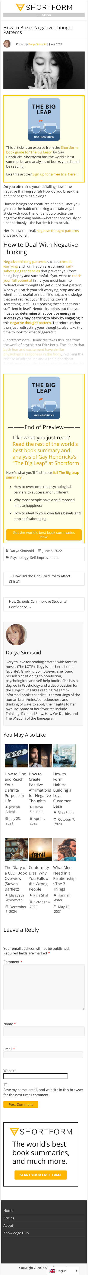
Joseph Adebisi (13, 809)
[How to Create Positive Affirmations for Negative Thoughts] (40, 746)
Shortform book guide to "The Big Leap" (42, 150)
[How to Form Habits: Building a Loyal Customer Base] (64, 746)
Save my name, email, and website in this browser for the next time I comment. (43, 1092)
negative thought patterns (58, 230)
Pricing (9, 1218)
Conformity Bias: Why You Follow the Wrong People (39, 878)
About (8, 1225)
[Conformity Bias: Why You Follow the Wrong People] (40, 840)
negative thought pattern (30, 322)
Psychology (19, 557)
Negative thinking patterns (24, 261)
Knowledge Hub (16, 1233)
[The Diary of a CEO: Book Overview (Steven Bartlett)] (16, 840)
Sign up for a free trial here (54, 174)
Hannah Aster (62, 897)
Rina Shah (66, 812)
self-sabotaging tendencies (38, 268)
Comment (12, 961)
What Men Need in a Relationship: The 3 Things (64, 878)
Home (8, 1210)
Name (9, 1024)
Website (9, 1070)
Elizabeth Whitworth (15, 897)
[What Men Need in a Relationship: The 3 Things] (64, 840)
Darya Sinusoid (37, 44)
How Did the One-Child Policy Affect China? (39, 579)
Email (9, 1049)
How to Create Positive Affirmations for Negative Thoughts (40, 787)
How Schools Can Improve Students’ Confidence (38, 604)
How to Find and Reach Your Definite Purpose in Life (15, 787)
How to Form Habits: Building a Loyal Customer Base (62, 790)
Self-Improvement (44, 557)
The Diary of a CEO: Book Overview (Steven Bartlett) (16, 878)
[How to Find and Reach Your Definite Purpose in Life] (16, 746)
